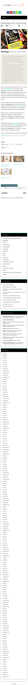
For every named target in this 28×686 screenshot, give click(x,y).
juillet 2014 (5, 661)
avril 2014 (5, 668)
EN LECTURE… (6, 249)
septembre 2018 (6, 555)
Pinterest (11, 12)
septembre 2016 (6, 606)
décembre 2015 (6, 625)
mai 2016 (4, 615)
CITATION (5, 242)
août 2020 (5, 506)
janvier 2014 (5, 674)
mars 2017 (5, 593)
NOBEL (4, 266)
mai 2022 (4, 462)
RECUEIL (5, 270)
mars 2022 (5, 466)
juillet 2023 (5, 432)
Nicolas (4, 25)
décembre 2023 (6, 421)
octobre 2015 (5, 630)
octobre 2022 (5, 451)
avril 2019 (5, 540)
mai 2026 (4, 360)
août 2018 (5, 557)
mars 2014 (5, 670)
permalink (25, 188)
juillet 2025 (5, 381)
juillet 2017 (5, 585)
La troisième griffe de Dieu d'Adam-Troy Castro (12, 297)
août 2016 (5, 608)
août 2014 (5, 659)
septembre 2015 (6, 632)
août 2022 (5, 455)
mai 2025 (4, 385)
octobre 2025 (5, 375)
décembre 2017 (6, 574)
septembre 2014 (6, 657)
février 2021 (5, 494)
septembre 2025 (6, 377)
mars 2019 (5, 543)
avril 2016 (5, 617)
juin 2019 (4, 536)
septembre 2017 (6, 581)
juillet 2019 (5, 534)
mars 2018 (5, 568)
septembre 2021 (6, 479)
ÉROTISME (5, 251)
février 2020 (5, 519)
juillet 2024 (5, 407)
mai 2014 (4, 666)
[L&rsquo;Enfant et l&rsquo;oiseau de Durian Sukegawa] (6, 159)
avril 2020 (5, 515)
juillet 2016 (5, 611)
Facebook (8, 12)
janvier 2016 (5, 623)
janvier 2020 (5, 521)
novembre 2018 (6, 551)
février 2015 (5, 647)
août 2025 (5, 379)
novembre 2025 (6, 373)
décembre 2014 (6, 651)
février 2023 (5, 443)
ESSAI (4, 253)
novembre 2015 (6, 627)
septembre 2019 (6, 530)
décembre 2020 (6, 498)
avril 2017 (5, 591)
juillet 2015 (5, 636)
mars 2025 (5, 390)
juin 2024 (4, 409)
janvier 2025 (5, 394)
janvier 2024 (5, 419)
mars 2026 (5, 364)
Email (17, 12)
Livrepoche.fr (5, 135)
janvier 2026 (5, 368)
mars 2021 (5, 492)
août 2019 (5, 532)
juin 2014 (4, 664)
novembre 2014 (6, 653)
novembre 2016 (6, 602)
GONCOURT (5, 257)
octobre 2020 (5, 502)
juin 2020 (4, 511)
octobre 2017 (5, 579)
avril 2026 (5, 362)
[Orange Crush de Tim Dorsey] (6, 172)
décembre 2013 (6, 676)
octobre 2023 (5, 426)
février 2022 (5, 468)
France (13, 188)
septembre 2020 (6, 504)
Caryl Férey (8, 88)
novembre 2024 (6, 398)
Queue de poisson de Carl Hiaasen (10, 287)
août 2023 (5, 430)
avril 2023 (5, 438)
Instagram (14, 12)
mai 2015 (4, 640)
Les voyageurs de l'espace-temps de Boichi (11, 302)
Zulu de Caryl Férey (17, 164)
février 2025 (5, 392)
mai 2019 (4, 538)
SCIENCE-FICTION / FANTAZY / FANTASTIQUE (12, 272)
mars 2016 (5, 619)
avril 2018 (5, 566)
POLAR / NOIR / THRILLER (12, 185)
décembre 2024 (6, 396)
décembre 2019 (6, 523)
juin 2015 (4, 638)
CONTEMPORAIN (6, 244)
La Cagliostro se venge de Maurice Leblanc (11, 295)
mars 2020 (5, 517)
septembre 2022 (6, 453)
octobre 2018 (5, 553)
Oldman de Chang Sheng (8, 306)
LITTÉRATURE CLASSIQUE (8, 261)
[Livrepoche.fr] (14, 8)
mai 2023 (4, 436)
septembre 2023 (6, 428)
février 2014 (5, 672)
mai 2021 (4, 487)
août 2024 (5, 404)
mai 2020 (4, 513)
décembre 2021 (6, 472)
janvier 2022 (5, 470)
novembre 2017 (6, 576)
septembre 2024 (6, 402)
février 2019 (5, 545)
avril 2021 (5, 489)
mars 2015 (5, 644)
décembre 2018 (6, 549)
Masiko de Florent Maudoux (8, 284)
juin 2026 (4, 358)
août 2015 (5, 634)
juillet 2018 (5, 559)
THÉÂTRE (5, 274)
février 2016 (5, 621)
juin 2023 (4, 434)
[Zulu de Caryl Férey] (18, 159)
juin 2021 (4, 485)
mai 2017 (4, 589)
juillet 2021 (5, 483)
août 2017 (5, 583)
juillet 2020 (5, 509)
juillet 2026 (5, 356)
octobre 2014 (5, 655)
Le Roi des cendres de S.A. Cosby (9, 299)
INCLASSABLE (6, 259)
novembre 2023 (6, 424)
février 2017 (5, 596)
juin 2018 (4, 562)
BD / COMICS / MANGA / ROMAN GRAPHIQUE (12, 238)
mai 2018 (4, 564)
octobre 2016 (5, 604)
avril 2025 (5, 387)
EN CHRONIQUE (6, 247)
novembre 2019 (6, 526)
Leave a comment (23, 25)
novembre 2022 (6, 449)
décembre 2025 (6, 370)
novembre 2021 (6, 475)
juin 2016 (4, 613)
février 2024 (5, 417)
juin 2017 (4, 587)
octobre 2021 (5, 477)
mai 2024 (4, 411)
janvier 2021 (5, 496)
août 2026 (5, 354)
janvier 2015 (5, 649)
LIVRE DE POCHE (6, 264)
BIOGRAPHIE (5, 240)
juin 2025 (4, 383)
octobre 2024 (5, 400)
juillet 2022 (5, 458)
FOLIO (4, 255)
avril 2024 (5, 413)
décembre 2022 (6, 447)
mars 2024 (5, 415)
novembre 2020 (6, 500)
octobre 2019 (5, 528)
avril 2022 (5, 464)
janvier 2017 (5, 598)
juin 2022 (4, 460)
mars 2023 (5, 441)
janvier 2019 (5, 547)
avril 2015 (5, 642)
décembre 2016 (6, 600)
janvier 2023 (5, 445)
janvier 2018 (5, 572)
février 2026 (5, 366)
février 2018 (5, 570)
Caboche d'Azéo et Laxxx (8, 304)
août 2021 (5, 481)
